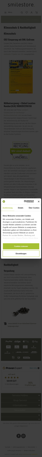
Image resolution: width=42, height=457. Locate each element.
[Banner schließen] (38, 201)
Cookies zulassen (21, 246)
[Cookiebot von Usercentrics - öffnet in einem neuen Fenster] (25, 201)
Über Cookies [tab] (34, 208)
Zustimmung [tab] (8, 208)
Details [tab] (20, 208)
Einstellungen (21, 254)
